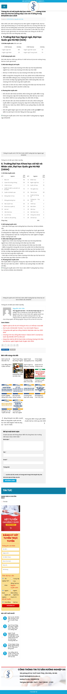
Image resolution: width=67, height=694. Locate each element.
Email (5, 459)
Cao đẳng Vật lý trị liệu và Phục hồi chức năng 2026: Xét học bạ (13, 654)
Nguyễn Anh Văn (19, 19)
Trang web (6, 467)
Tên (4, 452)
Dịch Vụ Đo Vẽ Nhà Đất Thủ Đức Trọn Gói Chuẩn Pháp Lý (13, 619)
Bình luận (6, 439)
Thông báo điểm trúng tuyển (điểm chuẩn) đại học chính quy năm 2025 (35, 420)
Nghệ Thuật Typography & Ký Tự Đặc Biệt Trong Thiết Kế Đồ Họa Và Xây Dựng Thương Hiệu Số (13, 637)
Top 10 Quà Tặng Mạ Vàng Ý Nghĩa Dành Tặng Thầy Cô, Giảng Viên (13, 627)
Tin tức (7, 490)
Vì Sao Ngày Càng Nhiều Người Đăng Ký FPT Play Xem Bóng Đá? (13, 646)
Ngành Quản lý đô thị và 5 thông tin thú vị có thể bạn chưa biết (23, 325)
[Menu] (4, 6)
